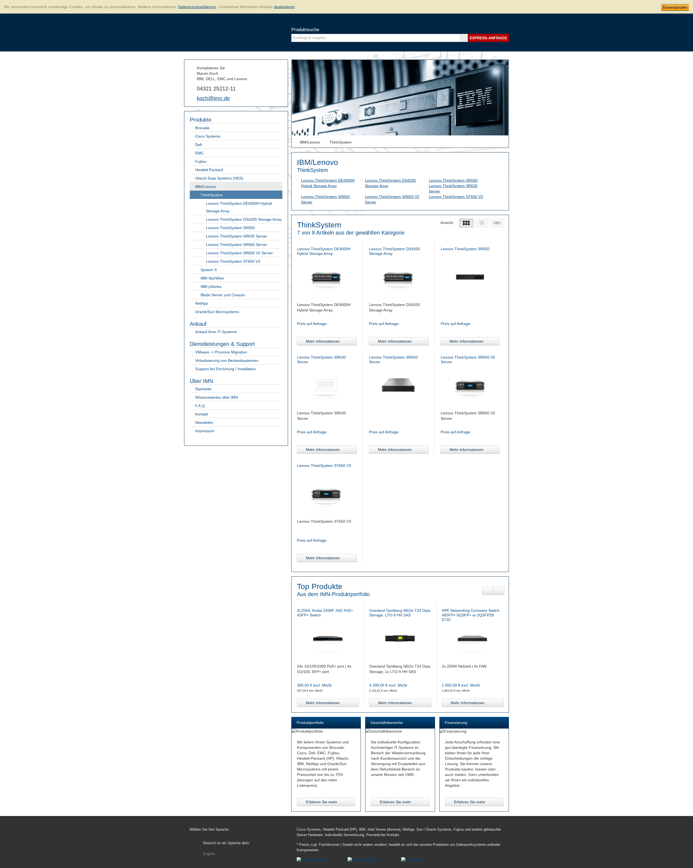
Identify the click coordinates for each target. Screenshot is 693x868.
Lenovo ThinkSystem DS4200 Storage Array (244, 219)
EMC (199, 153)
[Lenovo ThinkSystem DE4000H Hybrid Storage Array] (326, 276)
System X (209, 270)
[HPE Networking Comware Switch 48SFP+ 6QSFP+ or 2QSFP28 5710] (327, 637)
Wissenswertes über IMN (216, 397)
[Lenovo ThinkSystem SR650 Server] (398, 384)
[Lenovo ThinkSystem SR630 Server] (326, 384)
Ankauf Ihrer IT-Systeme (216, 332)
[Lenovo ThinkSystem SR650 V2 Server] (470, 384)
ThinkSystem (212, 195)
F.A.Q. (200, 406)
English (209, 854)
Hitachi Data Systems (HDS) (219, 178)
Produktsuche (305, 29)
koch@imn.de (213, 98)
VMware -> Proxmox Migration (221, 352)
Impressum (204, 431)
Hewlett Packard (209, 170)
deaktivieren (284, 7)
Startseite (203, 389)
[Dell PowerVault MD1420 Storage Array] (472, 637)
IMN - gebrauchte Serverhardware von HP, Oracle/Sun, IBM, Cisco (205, 32)
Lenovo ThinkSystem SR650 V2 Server (239, 253)
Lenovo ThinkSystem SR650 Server (236, 244)
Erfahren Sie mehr (321, 802)
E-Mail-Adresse (192, 98)
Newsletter (204, 422)
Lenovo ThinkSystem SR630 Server (236, 236)
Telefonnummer (192, 88)
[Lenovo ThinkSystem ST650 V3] (326, 493)
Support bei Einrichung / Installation (225, 369)
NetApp (201, 303)
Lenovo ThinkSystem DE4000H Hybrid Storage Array (239, 207)
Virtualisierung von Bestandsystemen (227, 360)
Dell (198, 144)
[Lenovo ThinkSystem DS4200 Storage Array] (398, 276)
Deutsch (226, 843)
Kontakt (201, 414)
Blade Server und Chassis (223, 295)
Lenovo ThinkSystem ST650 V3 (233, 261)
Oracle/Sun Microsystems (217, 312)
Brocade (202, 128)
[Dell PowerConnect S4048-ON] (400, 637)
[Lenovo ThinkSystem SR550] (470, 276)
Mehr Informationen (323, 341)
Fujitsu (201, 161)
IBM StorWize (212, 278)
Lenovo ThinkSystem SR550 (230, 228)
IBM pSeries (211, 286)
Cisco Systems (207, 136)
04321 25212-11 (216, 88)
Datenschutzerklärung (197, 7)
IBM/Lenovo (205, 186)
